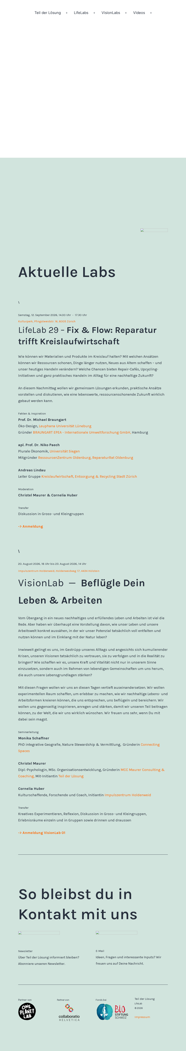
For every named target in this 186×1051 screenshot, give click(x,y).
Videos (139, 13)
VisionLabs (111, 13)
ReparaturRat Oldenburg (112, 458)
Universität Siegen (65, 451)
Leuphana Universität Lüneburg (65, 426)
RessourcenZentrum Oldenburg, (64, 458)
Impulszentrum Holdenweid (128, 795)
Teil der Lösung (48, 13)
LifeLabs (81, 13)
